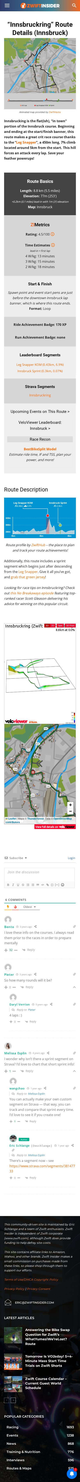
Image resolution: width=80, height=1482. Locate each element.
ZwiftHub (38, 545)
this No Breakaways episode (32, 593)
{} (52, 884)
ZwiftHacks (55, 112)
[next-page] (13, 1400)
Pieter (31, 1010)
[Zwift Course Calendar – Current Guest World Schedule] (13, 1384)
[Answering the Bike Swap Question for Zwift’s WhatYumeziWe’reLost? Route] (13, 1335)
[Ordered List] (27, 884)
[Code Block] (42, 884)
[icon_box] (29, 1302)
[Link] (47, 884)
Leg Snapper (26, 142)
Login (71, 858)
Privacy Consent (38, 1289)
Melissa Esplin (15, 1053)
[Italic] (12, 884)
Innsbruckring (40, 395)
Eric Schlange (19, 1146)
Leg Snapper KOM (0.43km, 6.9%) (40, 364)
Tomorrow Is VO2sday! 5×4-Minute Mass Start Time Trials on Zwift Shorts (49, 1361)
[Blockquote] (37, 884)
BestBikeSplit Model (40, 449)
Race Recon (40, 439)
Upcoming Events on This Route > (40, 411)
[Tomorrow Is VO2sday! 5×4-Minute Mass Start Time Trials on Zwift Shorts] (13, 1362)
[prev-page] (6, 1400)
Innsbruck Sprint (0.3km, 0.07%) (40, 371)
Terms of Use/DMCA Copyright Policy (31, 1279)
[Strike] (22, 884)
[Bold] (8, 884)
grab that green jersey (28, 577)
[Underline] (17, 884)
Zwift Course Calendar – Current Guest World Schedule (46, 1383)
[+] (57, 884)
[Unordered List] (32, 884)
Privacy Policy (14, 1289)
